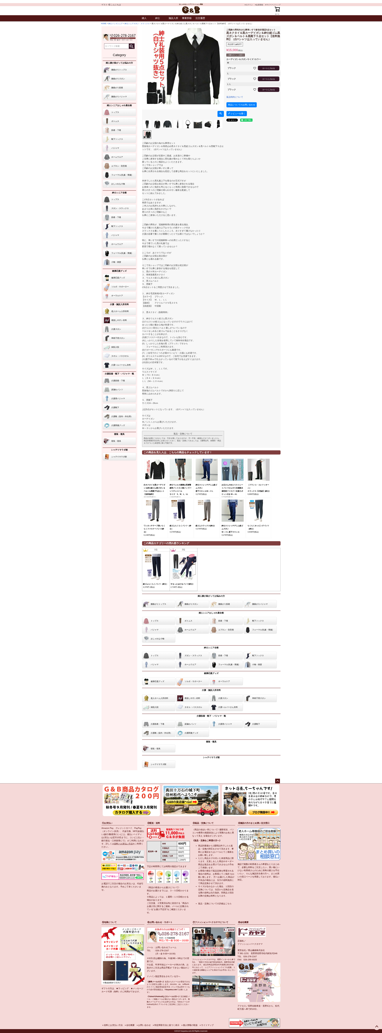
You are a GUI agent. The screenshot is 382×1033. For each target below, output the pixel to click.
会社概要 (130, 1025)
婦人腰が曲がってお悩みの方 (119, 63)
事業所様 (187, 18)
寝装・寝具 (119, 434)
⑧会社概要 (243, 922)
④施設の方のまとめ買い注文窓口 (253, 823)
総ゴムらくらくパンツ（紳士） (155, 584)
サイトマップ (207, 1025)
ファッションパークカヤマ (250, 944)
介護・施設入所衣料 (119, 304)
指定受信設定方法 (163, 987)
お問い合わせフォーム (165, 947)
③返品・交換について (203, 823)
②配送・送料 (153, 823)
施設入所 (173, 18)
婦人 (144, 18)
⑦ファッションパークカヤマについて (210, 922)
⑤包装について (109, 922)
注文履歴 (200, 18)
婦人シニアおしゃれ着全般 (119, 105)
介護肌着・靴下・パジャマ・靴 (119, 373)
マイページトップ (273, 5)
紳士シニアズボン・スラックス (137, 24)
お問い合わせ (144, 1025)
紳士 (157, 18)
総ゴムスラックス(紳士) (205, 526)
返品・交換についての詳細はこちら (215, 903)
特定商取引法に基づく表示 (166, 1025)
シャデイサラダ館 (119, 450)
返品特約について (234, 97)
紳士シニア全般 (119, 192)
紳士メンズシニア (115, 24)
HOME (103, 24)
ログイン (249, 5)
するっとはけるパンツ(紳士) (182, 584)
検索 (131, 46)
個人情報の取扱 (190, 1025)
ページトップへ (277, 781)
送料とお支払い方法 (123, 844)
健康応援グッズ (119, 271)
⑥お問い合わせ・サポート (159, 922)
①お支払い (107, 823)
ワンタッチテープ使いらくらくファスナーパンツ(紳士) (154, 529)
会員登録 (259, 5)
